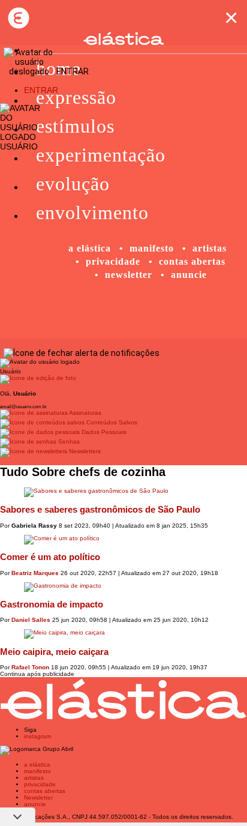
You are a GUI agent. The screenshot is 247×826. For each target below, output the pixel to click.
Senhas (68, 441)
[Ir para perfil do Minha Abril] (123, 379)
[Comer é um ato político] (123, 539)
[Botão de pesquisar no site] (210, 148)
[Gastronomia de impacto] (123, 587)
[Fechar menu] (81, 353)
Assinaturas (84, 412)
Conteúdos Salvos (111, 422)
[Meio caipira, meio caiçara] (123, 634)
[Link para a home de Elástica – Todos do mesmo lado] (18, 18)
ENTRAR (41, 90)
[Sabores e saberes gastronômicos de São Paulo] (123, 492)
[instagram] (147, 315)
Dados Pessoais (103, 432)
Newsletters (84, 451)
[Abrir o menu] (18, 157)
